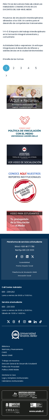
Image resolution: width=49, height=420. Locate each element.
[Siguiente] (6, 75)
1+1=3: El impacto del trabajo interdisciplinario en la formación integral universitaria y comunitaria (24, 34)
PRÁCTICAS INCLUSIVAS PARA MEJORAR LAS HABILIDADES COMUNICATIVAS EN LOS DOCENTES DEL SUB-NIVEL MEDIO (22, 7)
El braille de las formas (13, 59)
